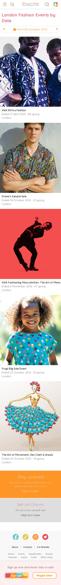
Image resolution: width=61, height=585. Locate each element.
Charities (12, 557)
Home (11, 554)
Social (24, 557)
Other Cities (47, 557)
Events (21, 554)
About (15, 547)
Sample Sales (35, 554)
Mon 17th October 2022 (32, 29)
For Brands (43, 547)
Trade (34, 557)
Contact (27, 547)
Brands (49, 554)
